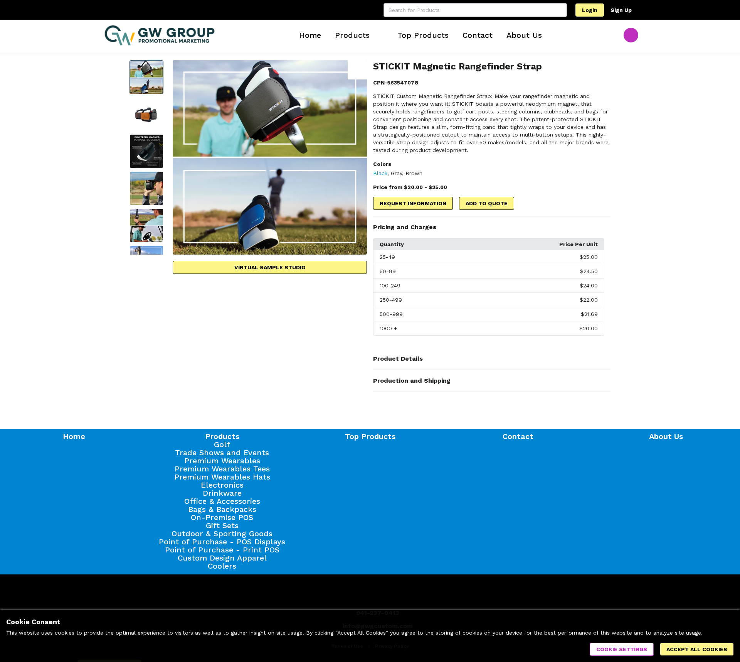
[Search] (560, 10)
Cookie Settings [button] (621, 649)
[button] (491, 227)
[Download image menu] (357, 69)
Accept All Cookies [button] (696, 649)
